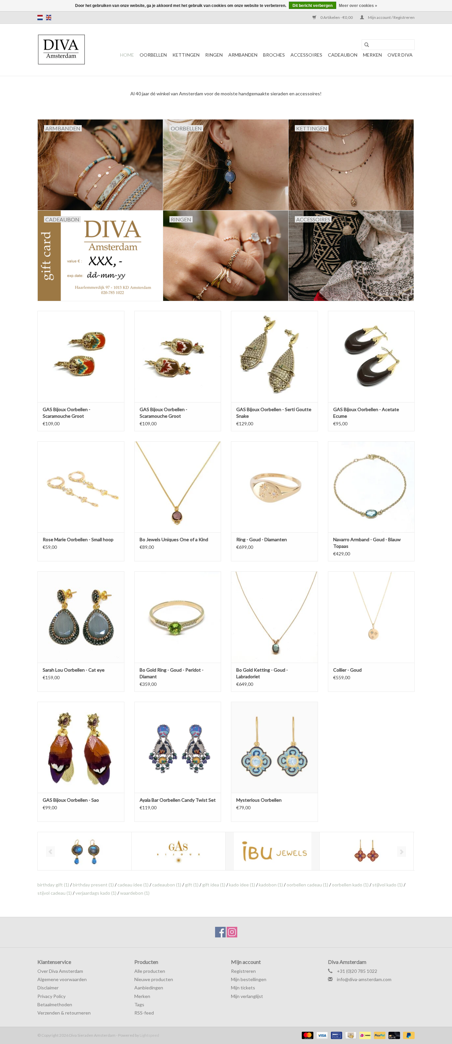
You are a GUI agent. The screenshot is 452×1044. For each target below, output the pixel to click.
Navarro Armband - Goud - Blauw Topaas (367, 543)
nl (40, 17)
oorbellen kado (350, 884)
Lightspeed (149, 1035)
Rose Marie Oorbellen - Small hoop (78, 539)
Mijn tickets (243, 987)
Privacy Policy (51, 996)
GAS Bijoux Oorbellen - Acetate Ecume (366, 412)
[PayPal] (379, 1034)
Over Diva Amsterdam (60, 971)
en (48, 17)
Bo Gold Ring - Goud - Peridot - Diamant (171, 673)
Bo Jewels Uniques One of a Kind (174, 539)
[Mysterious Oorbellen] (274, 747)
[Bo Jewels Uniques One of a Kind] (177, 486)
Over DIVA (400, 55)
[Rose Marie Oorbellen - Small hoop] (80, 486)
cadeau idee (133, 884)
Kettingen (186, 55)
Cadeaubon (342, 55)
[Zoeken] (367, 44)
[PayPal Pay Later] (408, 1034)
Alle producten (149, 971)
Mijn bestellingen (248, 979)
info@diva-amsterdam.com (364, 979)
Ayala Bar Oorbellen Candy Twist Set (178, 800)
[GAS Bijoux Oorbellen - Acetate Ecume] (371, 356)
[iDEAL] (364, 1034)
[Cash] (350, 1034)
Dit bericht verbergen (313, 5)
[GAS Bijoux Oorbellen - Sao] (80, 747)
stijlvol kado (387, 884)
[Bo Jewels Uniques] (84, 851)
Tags (139, 1004)
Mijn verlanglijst (247, 996)
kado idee (242, 884)
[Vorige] (50, 851)
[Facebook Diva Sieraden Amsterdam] (220, 932)
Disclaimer (48, 987)
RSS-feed (144, 1013)
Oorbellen (153, 55)
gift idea (213, 884)
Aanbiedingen (148, 987)
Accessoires (306, 55)
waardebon (135, 893)
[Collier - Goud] (371, 616)
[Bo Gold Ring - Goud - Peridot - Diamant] (177, 616)
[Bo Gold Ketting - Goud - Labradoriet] (274, 616)
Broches (274, 55)
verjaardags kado (95, 893)
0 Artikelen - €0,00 (336, 17)
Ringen (214, 55)
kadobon (271, 884)
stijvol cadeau (54, 893)
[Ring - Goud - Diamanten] (274, 486)
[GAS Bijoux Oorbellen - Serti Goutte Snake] (274, 356)
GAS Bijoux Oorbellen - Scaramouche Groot (66, 412)
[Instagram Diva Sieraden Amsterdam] (232, 932)
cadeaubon (166, 884)
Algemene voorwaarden (62, 979)
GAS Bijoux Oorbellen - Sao (71, 800)
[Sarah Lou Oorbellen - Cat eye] (80, 616)
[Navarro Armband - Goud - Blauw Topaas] (371, 486)
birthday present (93, 884)
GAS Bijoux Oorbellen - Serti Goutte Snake (273, 412)
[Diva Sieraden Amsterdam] (61, 50)
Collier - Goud (347, 670)
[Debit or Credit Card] (393, 1034)
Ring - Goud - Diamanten (261, 539)
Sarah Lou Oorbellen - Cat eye (74, 670)
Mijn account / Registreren (391, 17)
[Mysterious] (366, 851)
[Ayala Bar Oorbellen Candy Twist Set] (177, 747)
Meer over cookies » (358, 5)
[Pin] (336, 1034)
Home (127, 55)
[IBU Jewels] (272, 851)
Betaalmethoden (54, 1004)
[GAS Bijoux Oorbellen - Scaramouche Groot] (80, 356)
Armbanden (242, 55)
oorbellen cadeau (307, 884)
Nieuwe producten (153, 979)
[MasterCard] (306, 1034)
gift (192, 884)
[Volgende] (401, 851)
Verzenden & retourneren (64, 1013)
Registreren (243, 971)
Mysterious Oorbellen (259, 800)
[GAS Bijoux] (178, 851)
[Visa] (321, 1034)
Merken (372, 55)
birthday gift (53, 884)
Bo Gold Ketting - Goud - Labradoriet (262, 673)
